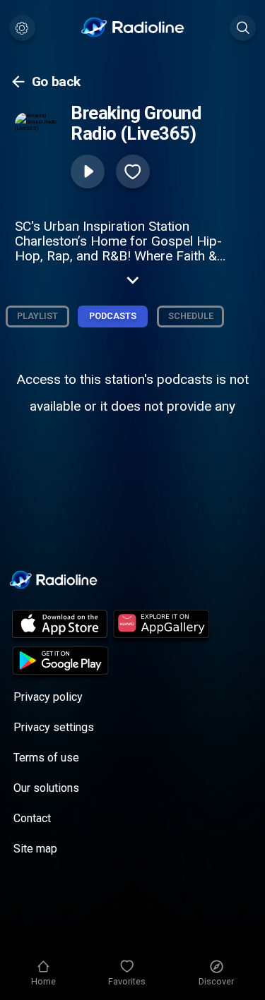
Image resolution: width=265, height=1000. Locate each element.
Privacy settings (53, 727)
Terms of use (46, 757)
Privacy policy (48, 697)
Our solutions (46, 788)
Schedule (190, 316)
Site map (35, 848)
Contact (32, 818)
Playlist (37, 316)
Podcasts (112, 316)
